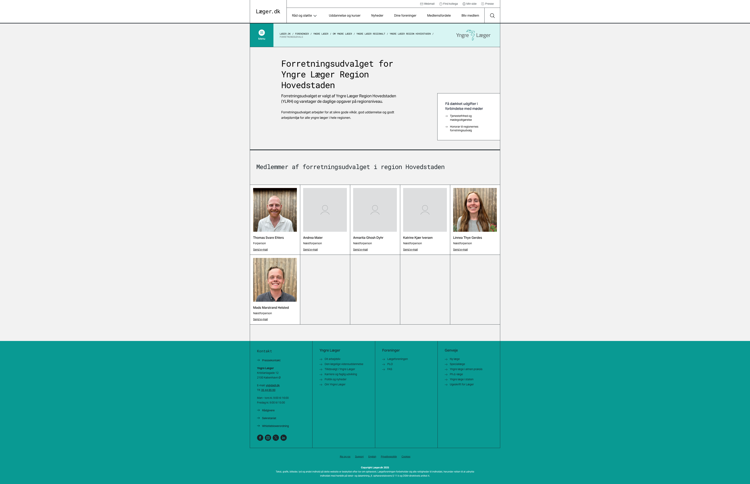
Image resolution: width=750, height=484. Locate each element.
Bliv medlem (470, 15)
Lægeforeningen (397, 359)
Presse (489, 3)
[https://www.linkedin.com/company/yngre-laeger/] (283, 438)
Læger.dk (285, 33)
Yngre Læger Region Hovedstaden (410, 33)
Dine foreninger (405, 15)
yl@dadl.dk (273, 385)
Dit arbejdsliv (332, 359)
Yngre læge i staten (461, 379)
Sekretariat (269, 418)
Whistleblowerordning (275, 426)
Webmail (429, 3)
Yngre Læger (320, 33)
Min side (471, 3)
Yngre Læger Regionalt (370, 33)
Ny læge (455, 359)
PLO (390, 364)
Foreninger (302, 33)
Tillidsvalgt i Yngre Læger (340, 369)
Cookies (406, 456)
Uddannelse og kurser (345, 15)
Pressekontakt (271, 360)
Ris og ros (345, 456)
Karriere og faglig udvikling (341, 374)
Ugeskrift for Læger (462, 384)
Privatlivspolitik (389, 456)
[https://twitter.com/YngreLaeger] (276, 438)
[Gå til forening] (473, 35)
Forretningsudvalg (291, 36)
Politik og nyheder (335, 379)
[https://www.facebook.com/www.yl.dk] (260, 438)
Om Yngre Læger (342, 33)
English (372, 456)
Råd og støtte (302, 15)
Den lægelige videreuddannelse (344, 364)
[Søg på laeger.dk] (492, 15)
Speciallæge (457, 364)
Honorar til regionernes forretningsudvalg (464, 128)
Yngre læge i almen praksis (466, 369)
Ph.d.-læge (456, 374)
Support (359, 456)
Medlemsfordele (439, 15)
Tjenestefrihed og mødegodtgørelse (461, 117)
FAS (389, 369)
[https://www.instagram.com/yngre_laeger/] (268, 438)
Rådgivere (268, 410)
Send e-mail (260, 249)
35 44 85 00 (268, 390)
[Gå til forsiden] (268, 11)
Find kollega (450, 3)
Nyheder (377, 15)
